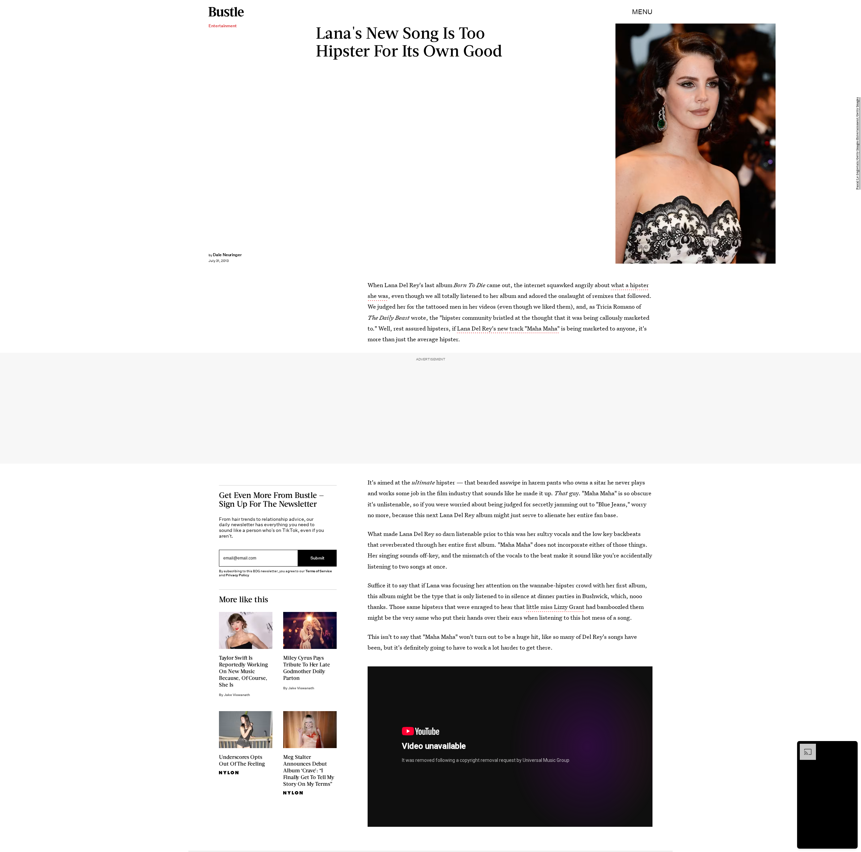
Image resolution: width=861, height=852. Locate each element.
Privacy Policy (237, 575)
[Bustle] (226, 12)
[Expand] (804, 747)
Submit (317, 558)
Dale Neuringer (227, 255)
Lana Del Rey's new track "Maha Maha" (508, 328)
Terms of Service (318, 571)
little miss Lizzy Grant (555, 607)
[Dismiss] (850, 747)
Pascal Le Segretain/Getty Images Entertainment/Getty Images (857, 144)
